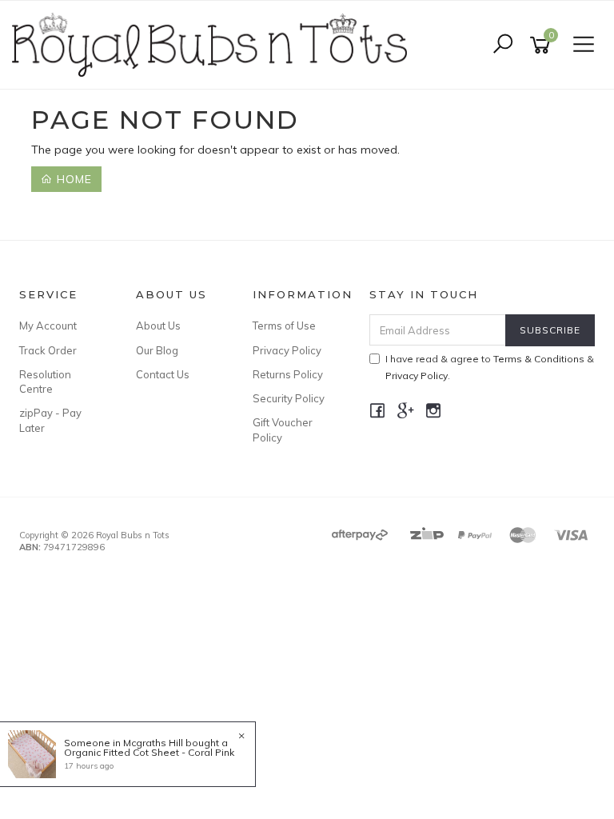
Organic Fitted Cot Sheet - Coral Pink (149, 752)
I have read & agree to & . (489, 367)
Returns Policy (288, 374)
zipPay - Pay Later (50, 419)
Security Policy (289, 398)
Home (72, 179)
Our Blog (157, 350)
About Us (158, 325)
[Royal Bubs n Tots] (213, 44)
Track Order (48, 350)
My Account (48, 325)
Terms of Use (284, 325)
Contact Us (162, 374)
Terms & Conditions (538, 359)
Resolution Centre (45, 381)
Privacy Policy (287, 350)
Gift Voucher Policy (283, 429)
